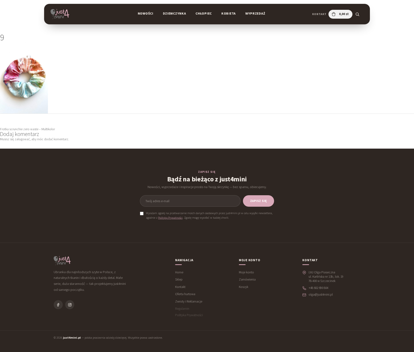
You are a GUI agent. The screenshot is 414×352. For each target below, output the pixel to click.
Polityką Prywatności (170, 217)
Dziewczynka (174, 13)
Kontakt (319, 14)
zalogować (22, 139)
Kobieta (228, 13)
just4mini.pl (72, 337)
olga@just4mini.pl (321, 294)
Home (179, 272)
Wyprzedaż (255, 13)
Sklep (179, 279)
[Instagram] (69, 304)
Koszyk (243, 287)
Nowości (145, 13)
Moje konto (246, 272)
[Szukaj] (357, 14)
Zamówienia (247, 279)
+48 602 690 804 (318, 288)
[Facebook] (58, 304)
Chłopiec (204, 13)
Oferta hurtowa (185, 294)
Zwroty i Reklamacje (188, 301)
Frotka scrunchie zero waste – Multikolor (27, 129)
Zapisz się (258, 201)
